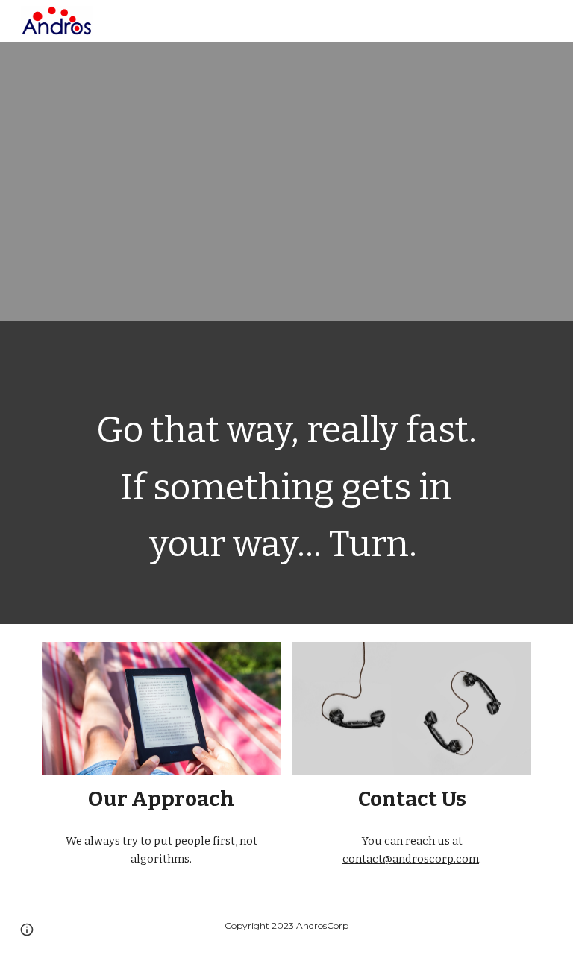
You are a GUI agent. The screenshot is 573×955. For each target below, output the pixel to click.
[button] (26, 929)
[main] (286, 472)
